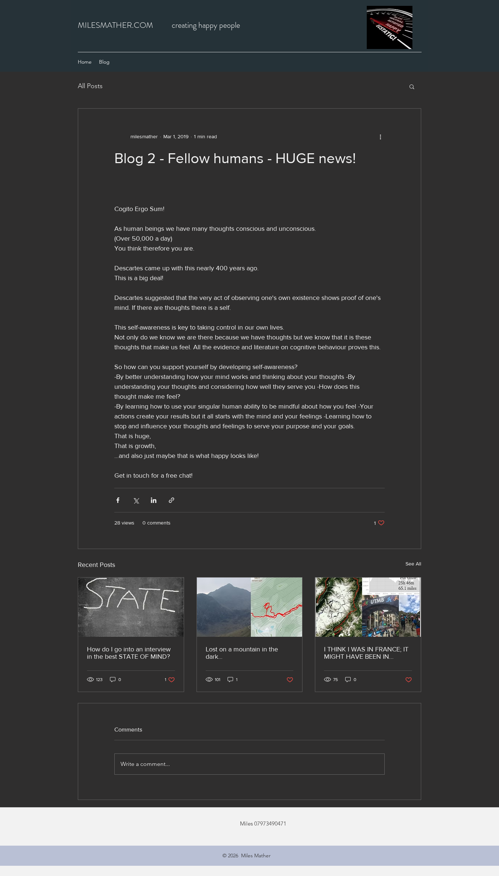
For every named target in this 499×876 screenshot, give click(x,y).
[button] (411, 86)
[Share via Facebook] (117, 500)
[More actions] (380, 136)
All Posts (90, 86)
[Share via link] (171, 500)
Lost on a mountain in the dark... (242, 653)
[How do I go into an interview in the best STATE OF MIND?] (131, 607)
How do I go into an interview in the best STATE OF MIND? (129, 653)
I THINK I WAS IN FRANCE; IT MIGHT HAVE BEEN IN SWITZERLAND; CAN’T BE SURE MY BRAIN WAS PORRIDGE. (366, 653)
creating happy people (206, 25)
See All (413, 564)
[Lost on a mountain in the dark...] (249, 607)
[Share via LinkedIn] (153, 500)
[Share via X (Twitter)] (135, 500)
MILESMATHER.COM (115, 25)
